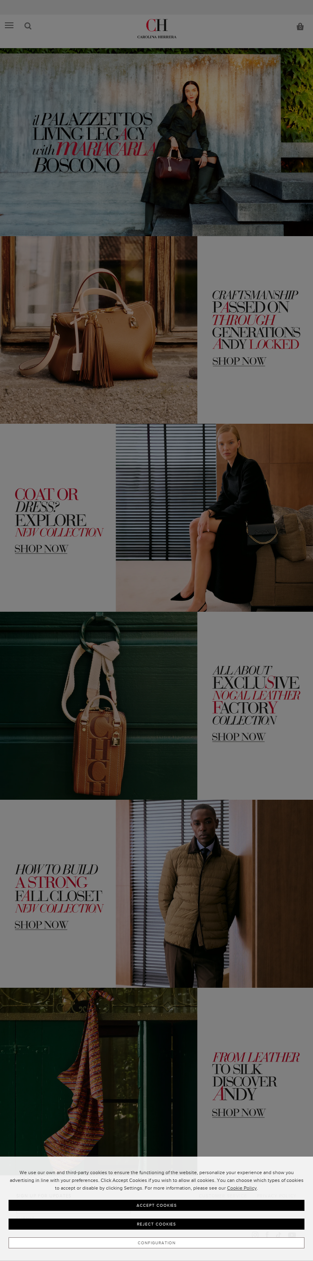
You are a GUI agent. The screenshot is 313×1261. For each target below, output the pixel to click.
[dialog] (156, 1209)
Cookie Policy (242, 1188)
